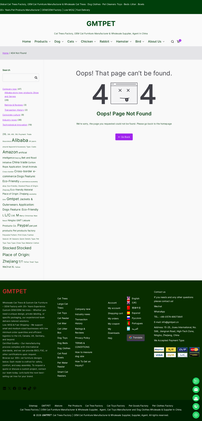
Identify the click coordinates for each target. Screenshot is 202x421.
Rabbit (104, 41)
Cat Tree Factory (94, 405)
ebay (5, 186)
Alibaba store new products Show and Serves (22, 94)
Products (41, 41)
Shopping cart (115, 313)
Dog (57, 41)
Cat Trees (62, 298)
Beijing (18, 158)
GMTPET (101, 23)
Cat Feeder (63, 318)
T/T (20, 261)
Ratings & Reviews (14, 105)
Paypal (23, 225)
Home (26, 41)
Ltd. (13, 215)
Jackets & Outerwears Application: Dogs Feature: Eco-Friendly (21, 204)
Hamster (122, 41)
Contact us (159, 291)
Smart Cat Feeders (62, 373)
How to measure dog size (83, 354)
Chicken (87, 41)
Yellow (17, 267)
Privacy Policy (82, 337)
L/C (7, 215)
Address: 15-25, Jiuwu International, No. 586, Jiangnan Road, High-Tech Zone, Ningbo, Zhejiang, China (175, 331)
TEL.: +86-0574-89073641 (168, 316)
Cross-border (8, 172)
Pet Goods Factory (138, 405)
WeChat (7, 266)
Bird (138, 41)
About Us (154, 41)
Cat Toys (62, 313)
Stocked (9, 248)
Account (112, 302)
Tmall (32, 262)
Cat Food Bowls (62, 355)
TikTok (26, 262)
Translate (137, 337)
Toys (37, 262)
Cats (70, 41)
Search (6, 70)
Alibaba (20, 140)
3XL (9, 134)
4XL (12, 134)
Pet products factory (24, 230)
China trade (20, 162)
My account (114, 308)
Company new (10, 89)
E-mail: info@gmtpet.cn (166, 322)
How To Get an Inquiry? (83, 363)
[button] (49, 41)
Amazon (10, 152)
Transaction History (14, 110)
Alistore (58, 405)
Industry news (10, 120)
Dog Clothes (63, 348)
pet (31, 225)
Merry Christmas (26, 216)
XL (13, 266)
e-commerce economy (29, 182)
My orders (113, 318)
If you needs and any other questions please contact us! (173, 299)
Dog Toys (62, 337)
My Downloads (113, 330)
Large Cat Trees (62, 305)
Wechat (158, 306)
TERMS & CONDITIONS (82, 345)
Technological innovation (15, 124)
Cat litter (61, 323)
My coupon (114, 323)
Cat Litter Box (62, 330)
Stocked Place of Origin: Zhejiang (17, 255)
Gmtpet (13, 199)
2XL (5, 134)
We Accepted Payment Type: (169, 340)
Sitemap (33, 405)
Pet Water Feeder (62, 364)
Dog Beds (62, 343)
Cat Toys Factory (116, 405)
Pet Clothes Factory (162, 405)
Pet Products (75, 405)
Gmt (4, 200)
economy (33, 194)
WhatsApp (159, 311)
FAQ (110, 338)
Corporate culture (11, 115)
